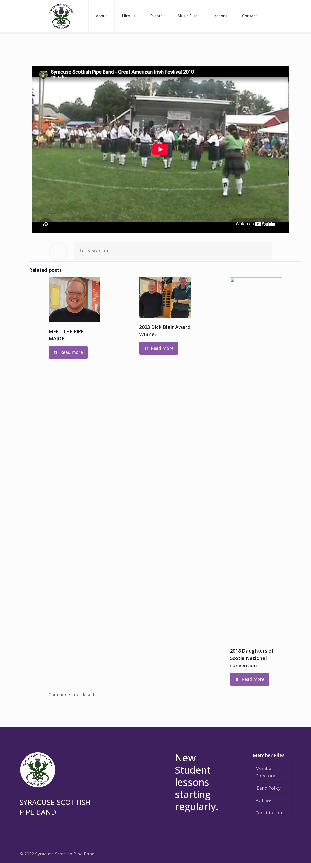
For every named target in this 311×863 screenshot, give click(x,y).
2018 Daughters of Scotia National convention (252, 658)
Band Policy (268, 788)
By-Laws (263, 800)
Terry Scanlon (93, 250)
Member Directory (265, 771)
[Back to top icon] (288, 853)
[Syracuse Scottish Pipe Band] (61, 16)
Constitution (268, 813)
